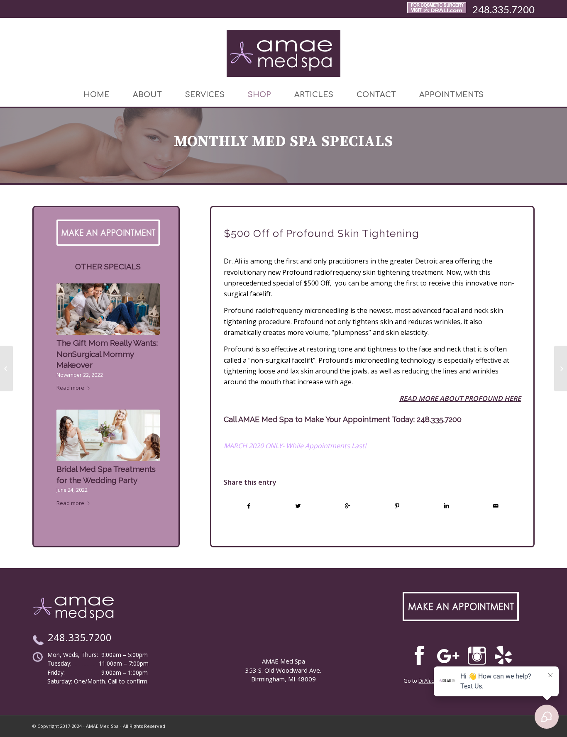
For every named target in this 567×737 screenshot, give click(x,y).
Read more (70, 387)
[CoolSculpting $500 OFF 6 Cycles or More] (560, 368)
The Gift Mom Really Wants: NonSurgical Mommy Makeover (107, 353)
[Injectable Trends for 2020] (6, 368)
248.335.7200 (503, 9)
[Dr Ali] (436, 9)
